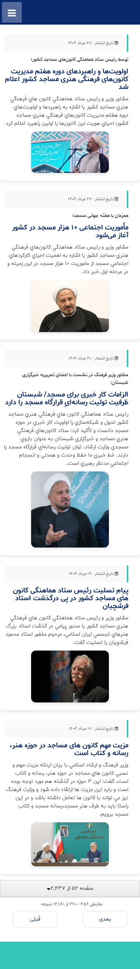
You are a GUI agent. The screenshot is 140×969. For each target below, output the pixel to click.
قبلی (35, 919)
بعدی (105, 919)
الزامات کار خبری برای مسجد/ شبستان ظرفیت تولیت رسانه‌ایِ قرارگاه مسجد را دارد (66, 398)
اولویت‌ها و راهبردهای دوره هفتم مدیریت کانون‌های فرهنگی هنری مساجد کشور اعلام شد (66, 79)
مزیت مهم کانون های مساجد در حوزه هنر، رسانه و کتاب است (69, 749)
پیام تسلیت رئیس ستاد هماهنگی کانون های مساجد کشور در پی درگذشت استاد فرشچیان (70, 598)
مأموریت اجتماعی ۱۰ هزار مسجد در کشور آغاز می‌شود (70, 231)
